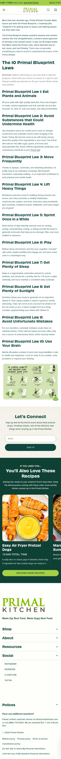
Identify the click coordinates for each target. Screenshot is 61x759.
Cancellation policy (11, 743)
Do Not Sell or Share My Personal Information (23, 748)
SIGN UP (30, 447)
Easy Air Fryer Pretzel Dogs (21, 547)
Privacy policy (23, 738)
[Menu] (4, 10)
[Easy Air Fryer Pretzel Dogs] (25, 518)
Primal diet (35, 150)
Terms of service (40, 738)
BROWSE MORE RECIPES (30, 573)
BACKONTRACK (31, 2)
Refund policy (8, 738)
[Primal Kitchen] (30, 10)
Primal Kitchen (17, 732)
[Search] (48, 10)
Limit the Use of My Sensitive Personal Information (26, 753)
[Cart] (55, 10)
